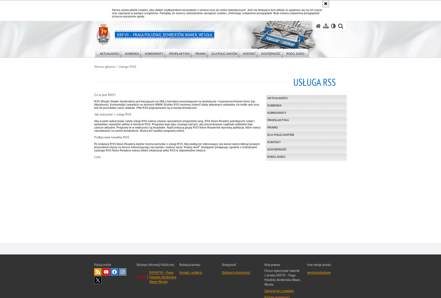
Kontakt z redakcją (190, 273)
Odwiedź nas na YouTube (106, 272)
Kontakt (274, 142)
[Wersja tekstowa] (333, 26)
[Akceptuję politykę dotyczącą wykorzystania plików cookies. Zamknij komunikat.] (325, 3)
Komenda (274, 105)
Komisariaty (276, 113)
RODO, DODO (276, 157)
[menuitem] (109, 53)
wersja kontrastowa (319, 273)
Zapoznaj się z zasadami (279, 291)
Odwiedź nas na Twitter (98, 280)
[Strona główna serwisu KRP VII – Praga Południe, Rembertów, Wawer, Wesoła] (318, 26)
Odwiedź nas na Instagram (122, 272)
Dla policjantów (280, 135)
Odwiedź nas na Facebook (114, 272)
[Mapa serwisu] (326, 26)
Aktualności (277, 98)
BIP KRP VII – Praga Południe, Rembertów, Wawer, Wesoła (162, 277)
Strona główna (104, 66)
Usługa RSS (127, 66)
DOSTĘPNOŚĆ (277, 149)
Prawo (272, 127)
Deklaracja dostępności (236, 273)
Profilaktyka (278, 120)
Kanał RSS (98, 272)
